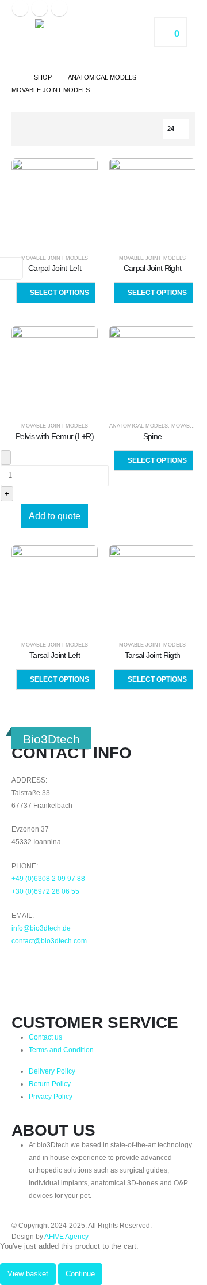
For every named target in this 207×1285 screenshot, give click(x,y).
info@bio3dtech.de (41, 928)
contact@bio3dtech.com (49, 940)
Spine (152, 436)
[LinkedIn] (59, 8)
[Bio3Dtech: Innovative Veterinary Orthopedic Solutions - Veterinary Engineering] (84, 40)
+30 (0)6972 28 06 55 (45, 891)
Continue (80, 1273)
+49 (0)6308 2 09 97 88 (48, 878)
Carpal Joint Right (152, 268)
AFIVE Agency (66, 1236)
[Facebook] (20, 8)
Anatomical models (138, 426)
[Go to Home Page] (15, 77)
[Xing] (83, 967)
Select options (59, 293)
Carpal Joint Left (54, 268)
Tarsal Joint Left (54, 655)
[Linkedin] (54, 967)
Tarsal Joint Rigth (152, 655)
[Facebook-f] (26, 967)
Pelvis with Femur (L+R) (55, 436)
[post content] (55, 201)
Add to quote (54, 516)
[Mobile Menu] (22, 40)
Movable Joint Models (54, 258)
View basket (27, 1273)
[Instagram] (40, 8)
